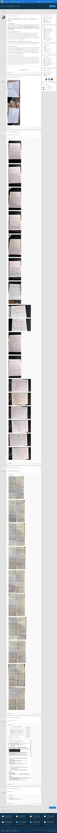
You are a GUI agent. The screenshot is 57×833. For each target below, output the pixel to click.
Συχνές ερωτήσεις (48, 73)
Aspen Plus (46, 65)
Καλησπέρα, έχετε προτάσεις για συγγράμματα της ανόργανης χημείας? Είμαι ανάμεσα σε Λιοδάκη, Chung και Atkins (37, 822)
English (46, 75)
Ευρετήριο (2, 830)
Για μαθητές (47, 35)
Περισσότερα (47, 40)
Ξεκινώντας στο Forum (48, 72)
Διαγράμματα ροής (48, 64)
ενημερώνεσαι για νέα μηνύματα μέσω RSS (24, 28)
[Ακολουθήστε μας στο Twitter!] (49, 79)
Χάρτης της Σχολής (47, 28)
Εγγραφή (49, 1)
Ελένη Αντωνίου (3, 81)
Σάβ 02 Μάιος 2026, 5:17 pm (36, 818)
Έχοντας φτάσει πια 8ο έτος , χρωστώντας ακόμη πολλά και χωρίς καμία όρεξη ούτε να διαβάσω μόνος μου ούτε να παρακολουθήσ (37, 816)
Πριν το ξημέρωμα (48, 85)
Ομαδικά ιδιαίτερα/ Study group (38, 815)
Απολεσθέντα (47, 33)
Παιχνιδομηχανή (47, 22)
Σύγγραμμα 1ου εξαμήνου (37, 821)
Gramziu (54, 831)
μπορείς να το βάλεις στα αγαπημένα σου (26, 25)
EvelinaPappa (3, 135)
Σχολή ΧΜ (46, 46)
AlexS (45, 818)
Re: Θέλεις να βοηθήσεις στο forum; (14, 77)
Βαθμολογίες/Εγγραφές (49, 30)
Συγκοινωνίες (47, 34)
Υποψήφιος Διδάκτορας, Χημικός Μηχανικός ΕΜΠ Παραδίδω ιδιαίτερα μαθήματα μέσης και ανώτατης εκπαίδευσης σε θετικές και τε (51, 816)
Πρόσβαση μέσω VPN (48, 58)
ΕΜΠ (45, 47)
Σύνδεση (45, 1)
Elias (30, 818)
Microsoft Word (47, 61)
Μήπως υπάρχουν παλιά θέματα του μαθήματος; (9, 822)
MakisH (3, 19)
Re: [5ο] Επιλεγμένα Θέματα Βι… (10, 821)
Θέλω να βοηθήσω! (48, 74)
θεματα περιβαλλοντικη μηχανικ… (11, 815)
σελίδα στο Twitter (19, 53)
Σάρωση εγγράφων (48, 59)
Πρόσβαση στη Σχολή (48, 21)
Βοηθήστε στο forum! (23, 69)
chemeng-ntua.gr (34, 52)
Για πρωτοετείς (47, 36)
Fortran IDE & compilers (48, 63)
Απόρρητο (14, 830)
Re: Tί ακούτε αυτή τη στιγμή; (24, 821)
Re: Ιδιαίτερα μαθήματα (51, 815)
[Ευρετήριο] (2, 2)
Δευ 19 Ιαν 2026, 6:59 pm (8, 824)
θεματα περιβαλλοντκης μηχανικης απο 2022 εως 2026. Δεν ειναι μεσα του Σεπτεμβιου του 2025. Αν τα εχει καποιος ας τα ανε (9, 816)
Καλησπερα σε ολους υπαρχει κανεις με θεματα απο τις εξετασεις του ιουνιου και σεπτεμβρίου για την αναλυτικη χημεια (51, 822)
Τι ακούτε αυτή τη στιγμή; (49, 17)
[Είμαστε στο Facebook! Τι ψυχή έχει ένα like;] (46, 79)
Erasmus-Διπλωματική (48, 39)
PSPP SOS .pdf (11, 797)
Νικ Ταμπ (17, 824)
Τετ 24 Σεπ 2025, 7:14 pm (51, 824)
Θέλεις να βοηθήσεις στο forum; (10, 6)
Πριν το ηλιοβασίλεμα (49, 87)
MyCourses (47, 51)
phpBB (6, 831)
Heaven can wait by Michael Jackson (23, 822)
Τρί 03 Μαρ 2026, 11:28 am (50, 818)
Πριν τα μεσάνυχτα (48, 89)
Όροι (18, 830)
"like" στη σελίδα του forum (19, 48)
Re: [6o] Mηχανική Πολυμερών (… (24, 815)
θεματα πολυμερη (22, 816)
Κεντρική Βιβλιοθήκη (48, 48)
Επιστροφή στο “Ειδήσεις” (6, 810)
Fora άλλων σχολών (48, 52)
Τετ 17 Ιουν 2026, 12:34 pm (22, 818)
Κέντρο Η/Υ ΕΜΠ (47, 32)
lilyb (2, 824)
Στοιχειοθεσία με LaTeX (49, 62)
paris (3, 818)
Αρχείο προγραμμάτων (49, 29)
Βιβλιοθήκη (37, 42)
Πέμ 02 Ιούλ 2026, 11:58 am (8, 818)
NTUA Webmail (47, 50)
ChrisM (45, 824)
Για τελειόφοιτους (48, 38)
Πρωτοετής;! (47, 20)
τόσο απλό (11, 24)
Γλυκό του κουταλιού (48, 18)
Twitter (13, 28)
